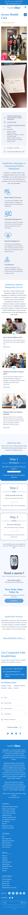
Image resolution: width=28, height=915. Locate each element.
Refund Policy (5, 883)
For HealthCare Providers (8, 819)
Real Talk (4, 823)
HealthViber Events (7, 866)
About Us (4, 855)
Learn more (6, 346)
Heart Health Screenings (8, 811)
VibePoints (5, 860)
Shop (3, 836)
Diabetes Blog (5, 864)
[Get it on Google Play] (12, 897)
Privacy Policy (5, 881)
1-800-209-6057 (18, 1)
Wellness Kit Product (7, 825)
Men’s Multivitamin (7, 845)
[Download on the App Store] (10, 897)
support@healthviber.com (15, 3)
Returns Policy (6, 885)
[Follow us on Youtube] (20, 893)
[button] (3, 7)
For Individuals (6, 821)
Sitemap (4, 870)
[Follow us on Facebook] (9, 893)
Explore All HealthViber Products (13, 638)
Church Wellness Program (9, 813)
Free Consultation (6, 879)
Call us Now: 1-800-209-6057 (14, 669)
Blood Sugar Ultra (6, 838)
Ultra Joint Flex (6, 847)
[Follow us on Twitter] (13, 893)
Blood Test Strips (6, 842)
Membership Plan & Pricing (9, 887)
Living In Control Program (9, 808)
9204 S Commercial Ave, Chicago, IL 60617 (15, 675)
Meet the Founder (6, 862)
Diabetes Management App (9, 817)
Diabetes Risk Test (7, 815)
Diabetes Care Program (8, 828)
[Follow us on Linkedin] (17, 893)
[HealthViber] (14, 7)
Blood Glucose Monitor (8, 840)
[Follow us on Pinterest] (24, 893)
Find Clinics (5, 868)
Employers (5, 857)
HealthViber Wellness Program (10, 806)
